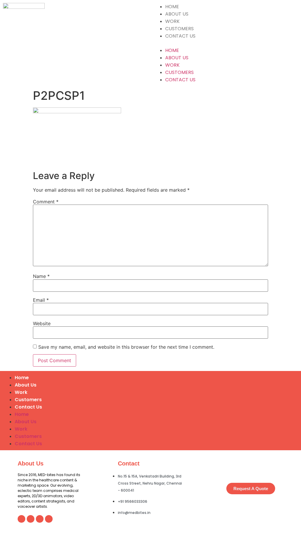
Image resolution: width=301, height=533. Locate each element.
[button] (225, 43)
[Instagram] (30, 519)
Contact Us (180, 36)
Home (172, 6)
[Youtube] (49, 519)
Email (41, 300)
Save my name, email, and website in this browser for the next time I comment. (126, 347)
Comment (45, 201)
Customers (179, 28)
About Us (176, 14)
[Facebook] (40, 519)
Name (41, 276)
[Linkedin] (21, 519)
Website (42, 323)
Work (172, 21)
